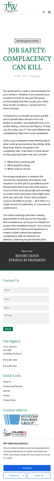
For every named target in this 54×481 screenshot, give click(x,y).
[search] (43, 12)
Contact (6, 395)
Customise (14, 475)
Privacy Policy (9, 400)
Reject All (39, 475)
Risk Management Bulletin (27, 41)
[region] (27, 460)
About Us (7, 381)
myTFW (6, 391)
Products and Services (13, 386)
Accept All (27, 468)
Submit (8, 329)
